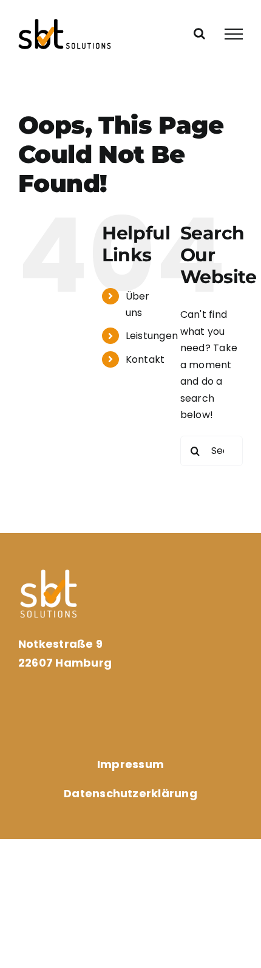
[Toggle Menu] (234, 34)
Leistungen (152, 336)
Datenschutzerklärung (130, 793)
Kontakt (145, 359)
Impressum (130, 764)
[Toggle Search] (199, 33)
